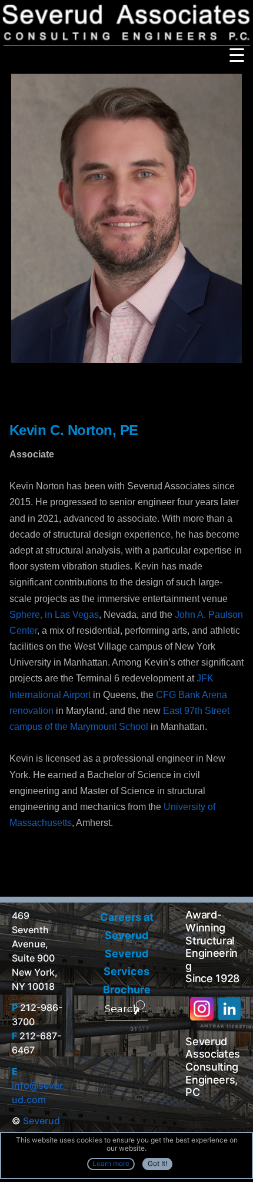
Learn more (110, 1163)
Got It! (157, 1163)
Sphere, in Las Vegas (54, 615)
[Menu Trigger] (237, 54)
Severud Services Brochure (127, 971)
